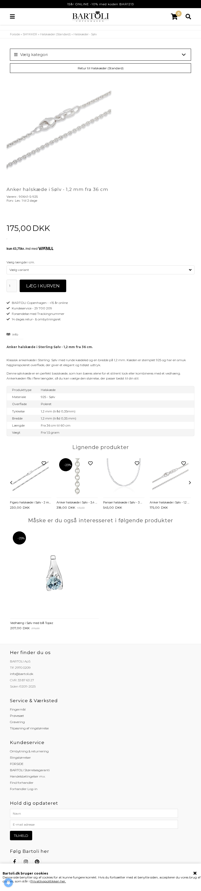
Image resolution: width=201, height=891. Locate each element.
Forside (15, 34)
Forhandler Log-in (23, 789)
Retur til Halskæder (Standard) (101, 68)
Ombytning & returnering (29, 751)
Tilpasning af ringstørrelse (29, 728)
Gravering (17, 722)
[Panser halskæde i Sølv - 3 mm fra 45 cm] (123, 477)
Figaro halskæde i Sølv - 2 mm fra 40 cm (30, 502)
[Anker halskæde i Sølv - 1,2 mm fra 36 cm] (170, 477)
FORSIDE (17, 764)
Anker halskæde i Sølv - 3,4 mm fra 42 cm (77, 502)
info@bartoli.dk (21, 674)
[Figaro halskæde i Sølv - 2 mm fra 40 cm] (30, 477)
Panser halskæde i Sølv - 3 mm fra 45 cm (123, 502)
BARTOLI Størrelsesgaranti (30, 770)
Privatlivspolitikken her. (48, 881)
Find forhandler (22, 783)
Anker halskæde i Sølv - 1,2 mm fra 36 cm (170, 502)
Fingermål (18, 709)
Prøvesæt (17, 716)
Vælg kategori (34, 54)
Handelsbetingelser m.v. (27, 776)
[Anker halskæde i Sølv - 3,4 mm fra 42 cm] (77, 477)
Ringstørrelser (20, 757)
